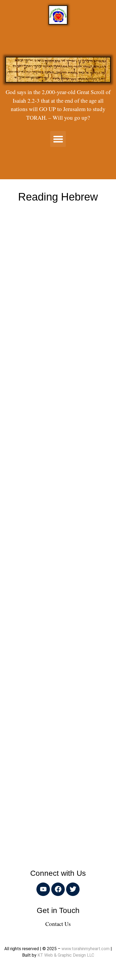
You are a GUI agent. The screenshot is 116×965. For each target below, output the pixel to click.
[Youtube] (43, 889)
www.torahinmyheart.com (86, 948)
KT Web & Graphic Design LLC (65, 955)
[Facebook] (58, 889)
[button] (58, 139)
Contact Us (58, 924)
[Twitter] (73, 889)
